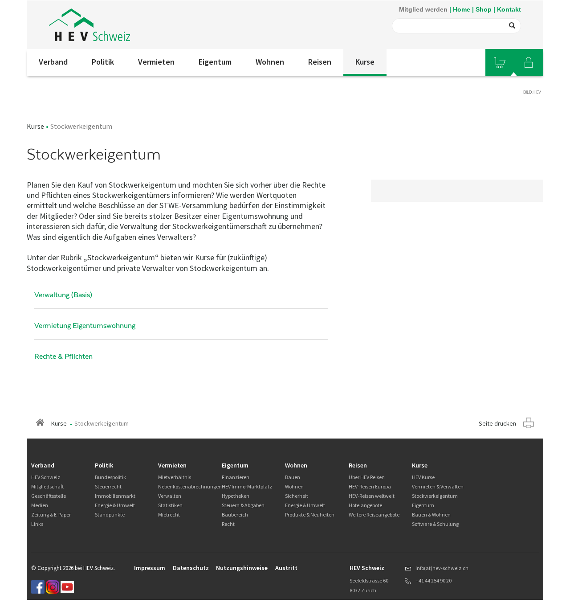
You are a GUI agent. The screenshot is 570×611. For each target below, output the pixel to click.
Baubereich (235, 514)
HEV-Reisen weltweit (372, 495)
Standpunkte (110, 514)
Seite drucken (497, 423)
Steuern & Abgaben (243, 505)
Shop (484, 9)
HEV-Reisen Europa (370, 486)
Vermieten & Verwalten (438, 486)
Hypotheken (235, 495)
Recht (228, 524)
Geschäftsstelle (48, 495)
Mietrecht (169, 514)
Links (37, 524)
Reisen (319, 62)
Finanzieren (235, 477)
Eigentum (215, 62)
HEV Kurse (423, 477)
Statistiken (170, 505)
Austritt (286, 568)
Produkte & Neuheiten (309, 514)
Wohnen (270, 62)
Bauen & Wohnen (431, 514)
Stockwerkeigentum (435, 495)
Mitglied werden (423, 9)
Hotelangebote (365, 505)
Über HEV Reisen (367, 477)
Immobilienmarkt (115, 495)
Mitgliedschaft (47, 486)
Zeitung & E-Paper (51, 514)
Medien (39, 505)
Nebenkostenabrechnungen (190, 486)
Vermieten (156, 62)
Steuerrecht (108, 486)
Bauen (292, 477)
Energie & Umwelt (115, 505)
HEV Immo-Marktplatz (247, 486)
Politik (103, 62)
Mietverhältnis (174, 477)
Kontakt (509, 9)
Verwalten (169, 495)
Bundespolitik (110, 477)
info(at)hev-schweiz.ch (441, 568)
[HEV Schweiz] (89, 24)
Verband (53, 62)
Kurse (365, 62)
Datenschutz (191, 568)
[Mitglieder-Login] (528, 62)
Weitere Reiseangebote (374, 514)
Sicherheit (296, 495)
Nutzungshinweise (242, 568)
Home (461, 9)
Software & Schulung (435, 524)
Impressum (149, 568)
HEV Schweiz (45, 477)
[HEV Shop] (499, 62)
